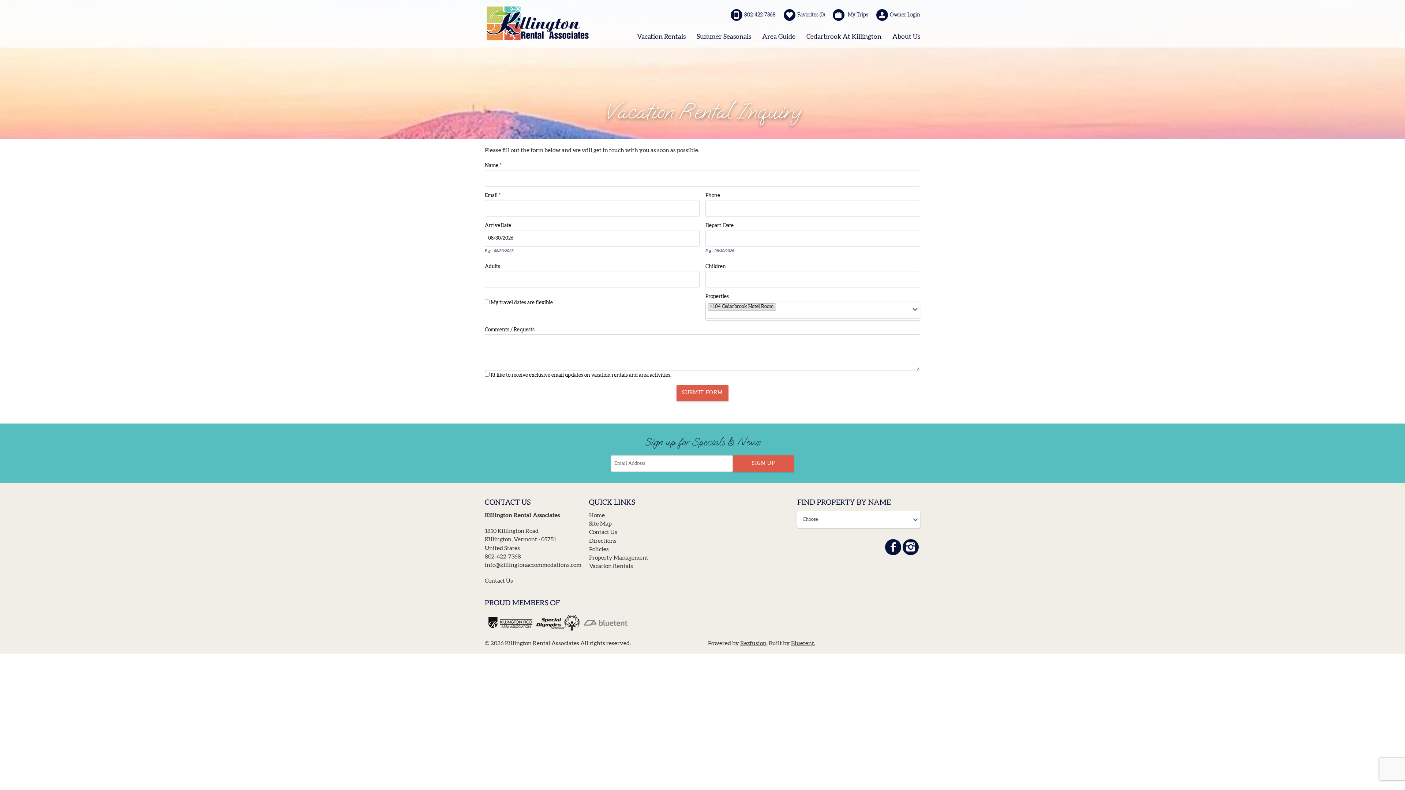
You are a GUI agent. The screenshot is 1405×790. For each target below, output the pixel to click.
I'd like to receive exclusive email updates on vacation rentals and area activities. (581, 375)
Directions (603, 541)
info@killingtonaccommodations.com (533, 565)
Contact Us (499, 581)
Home (597, 515)
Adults (492, 266)
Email (493, 195)
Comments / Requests (510, 329)
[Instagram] (911, 547)
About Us (906, 37)
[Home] (538, 23)
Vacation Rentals (661, 37)
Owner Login (905, 15)
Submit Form (702, 392)
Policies (599, 549)
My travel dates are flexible (522, 302)
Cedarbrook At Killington (843, 37)
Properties (717, 296)
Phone (712, 195)
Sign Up (763, 463)
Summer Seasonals (724, 37)
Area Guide (778, 37)
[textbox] (780, 308)
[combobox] (812, 311)
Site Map (600, 524)
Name (493, 165)
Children (715, 266)
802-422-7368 (760, 15)
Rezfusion (753, 643)
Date (506, 225)
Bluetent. (803, 643)
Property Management (618, 558)
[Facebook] (893, 547)
